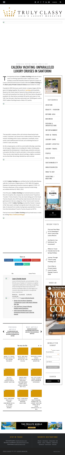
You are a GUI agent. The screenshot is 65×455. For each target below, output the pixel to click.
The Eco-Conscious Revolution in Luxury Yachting (9, 380)
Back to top (56, 451)
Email (27, 264)
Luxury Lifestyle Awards (27, 298)
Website (14, 294)
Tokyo (43, 442)
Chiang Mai (52, 440)
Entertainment (52, 130)
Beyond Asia (20, 64)
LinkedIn (19, 264)
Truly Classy (7, 451)
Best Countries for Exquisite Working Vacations (23, 401)
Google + (36, 260)
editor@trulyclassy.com (22, 442)
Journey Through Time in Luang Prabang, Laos (53, 259)
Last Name (49, 361)
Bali (57, 440)
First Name (49, 356)
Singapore (41, 444)
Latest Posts (32, 273)
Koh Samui (45, 440)
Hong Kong (48, 444)
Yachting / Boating (31, 64)
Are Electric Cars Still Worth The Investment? (53, 242)
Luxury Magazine (22, 451)
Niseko (39, 442)
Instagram (15, 296)
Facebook (9, 260)
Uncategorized (52, 167)
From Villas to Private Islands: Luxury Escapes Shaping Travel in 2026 (53, 270)
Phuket (40, 440)
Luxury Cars (51, 139)
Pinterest (27, 260)
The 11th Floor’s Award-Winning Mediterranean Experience (36, 380)
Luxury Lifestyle (52, 144)
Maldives (48, 442)
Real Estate (50, 158)
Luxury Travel (51, 149)
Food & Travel (51, 135)
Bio (12, 273)
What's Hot (50, 172)
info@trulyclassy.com (21, 440)
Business (49, 119)
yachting (28, 90)
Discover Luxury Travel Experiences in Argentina (36, 359)
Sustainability (52, 163)
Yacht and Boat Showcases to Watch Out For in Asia (23, 359)
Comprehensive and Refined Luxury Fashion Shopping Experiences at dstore (12, 331)
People (48, 153)
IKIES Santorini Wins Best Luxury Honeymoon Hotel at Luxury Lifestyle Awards (24, 312)
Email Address (52, 352)
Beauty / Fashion (52, 110)
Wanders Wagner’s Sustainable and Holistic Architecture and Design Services (32, 330)
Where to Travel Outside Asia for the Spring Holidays (9, 359)
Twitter (18, 260)
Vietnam (54, 444)
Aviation (49, 105)
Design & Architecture (51, 124)
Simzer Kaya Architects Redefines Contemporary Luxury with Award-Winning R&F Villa (25, 302)
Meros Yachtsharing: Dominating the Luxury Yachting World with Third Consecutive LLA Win (36, 404)
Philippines (55, 442)
